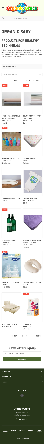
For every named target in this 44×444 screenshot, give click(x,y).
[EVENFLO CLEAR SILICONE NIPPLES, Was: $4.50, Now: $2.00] (11, 265)
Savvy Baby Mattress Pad (11, 198)
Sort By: (5, 74)
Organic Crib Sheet (30, 158)
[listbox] (25, 74)
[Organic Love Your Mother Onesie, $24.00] (33, 181)
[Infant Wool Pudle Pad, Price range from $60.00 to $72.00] (11, 307)
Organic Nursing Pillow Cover (32, 284)
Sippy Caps (27, 324)
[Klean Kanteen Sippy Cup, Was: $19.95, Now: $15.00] (11, 141)
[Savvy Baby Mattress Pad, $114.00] (11, 181)
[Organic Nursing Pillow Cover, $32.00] (33, 265)
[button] (22, 66)
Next (38, 80)
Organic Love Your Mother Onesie (30, 200)
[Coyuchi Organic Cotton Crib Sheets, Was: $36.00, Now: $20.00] (33, 99)
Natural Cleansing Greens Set (9, 241)
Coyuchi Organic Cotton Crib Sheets (32, 117)
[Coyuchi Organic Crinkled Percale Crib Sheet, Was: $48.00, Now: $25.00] (11, 99)
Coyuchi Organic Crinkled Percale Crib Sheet (11, 117)
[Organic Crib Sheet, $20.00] (33, 141)
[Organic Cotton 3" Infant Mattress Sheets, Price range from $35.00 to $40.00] (33, 223)
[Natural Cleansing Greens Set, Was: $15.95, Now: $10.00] (11, 223)
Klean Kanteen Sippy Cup (10, 158)
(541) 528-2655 (23, 419)
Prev (15, 80)
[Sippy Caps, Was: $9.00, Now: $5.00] (33, 307)
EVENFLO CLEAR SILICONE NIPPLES (10, 284)
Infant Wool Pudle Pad (10, 324)
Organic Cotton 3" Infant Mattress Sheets (32, 241)
